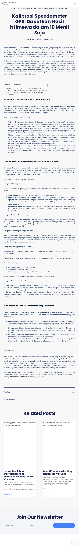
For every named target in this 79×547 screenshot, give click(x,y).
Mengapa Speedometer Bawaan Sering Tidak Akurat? (24, 88)
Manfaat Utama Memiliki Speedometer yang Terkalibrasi (24, 92)
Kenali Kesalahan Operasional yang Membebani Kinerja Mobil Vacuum (18, 475)
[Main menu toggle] (75, 4)
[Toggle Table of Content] (44, 85)
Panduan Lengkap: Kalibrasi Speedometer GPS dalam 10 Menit (26, 90)
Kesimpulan (10, 95)
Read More (8, 494)
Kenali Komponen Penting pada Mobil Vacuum (57, 472)
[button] (19, 400)
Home (13, 8)
